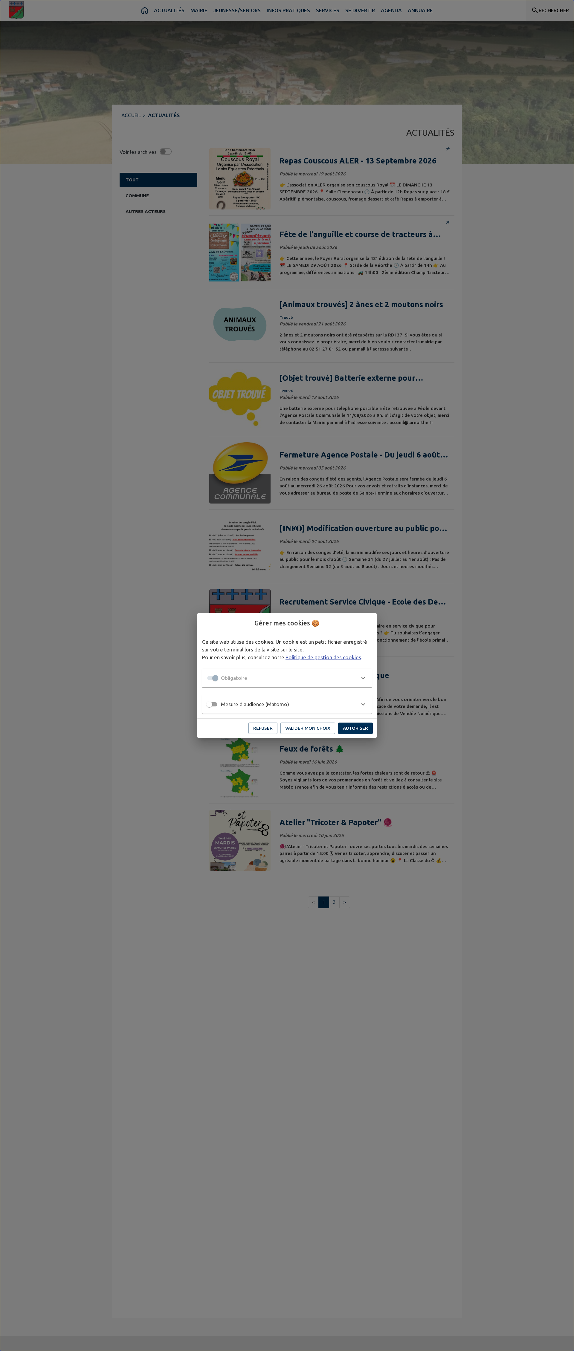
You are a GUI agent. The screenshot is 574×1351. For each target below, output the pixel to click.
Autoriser (355, 728)
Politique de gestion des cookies (323, 657)
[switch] (209, 704)
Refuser (263, 728)
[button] (287, 678)
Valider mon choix (307, 728)
